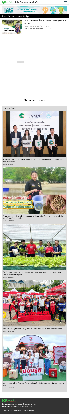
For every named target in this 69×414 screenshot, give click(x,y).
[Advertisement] (34, 82)
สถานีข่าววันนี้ (45, 26)
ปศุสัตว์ (39, 26)
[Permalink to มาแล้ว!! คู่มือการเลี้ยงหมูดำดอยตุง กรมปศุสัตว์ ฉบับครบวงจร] (12, 27)
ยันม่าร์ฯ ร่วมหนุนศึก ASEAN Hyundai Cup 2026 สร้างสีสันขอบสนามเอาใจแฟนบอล (32, 329)
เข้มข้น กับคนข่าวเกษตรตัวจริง (26, 2)
